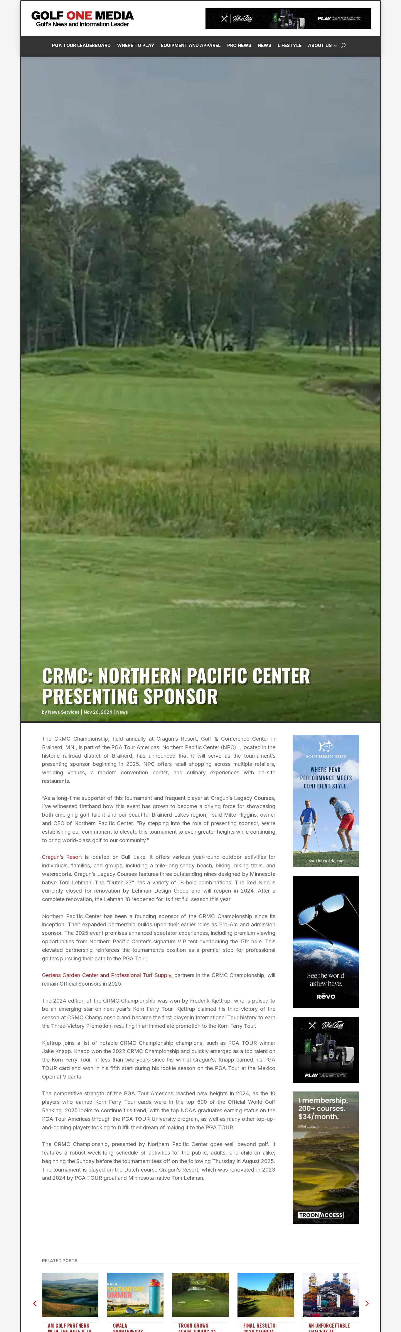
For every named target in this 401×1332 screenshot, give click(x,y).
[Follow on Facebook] (291, 132)
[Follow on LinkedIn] (314, 132)
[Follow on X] (326, 132)
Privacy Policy (366, 65)
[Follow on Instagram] (302, 132)
